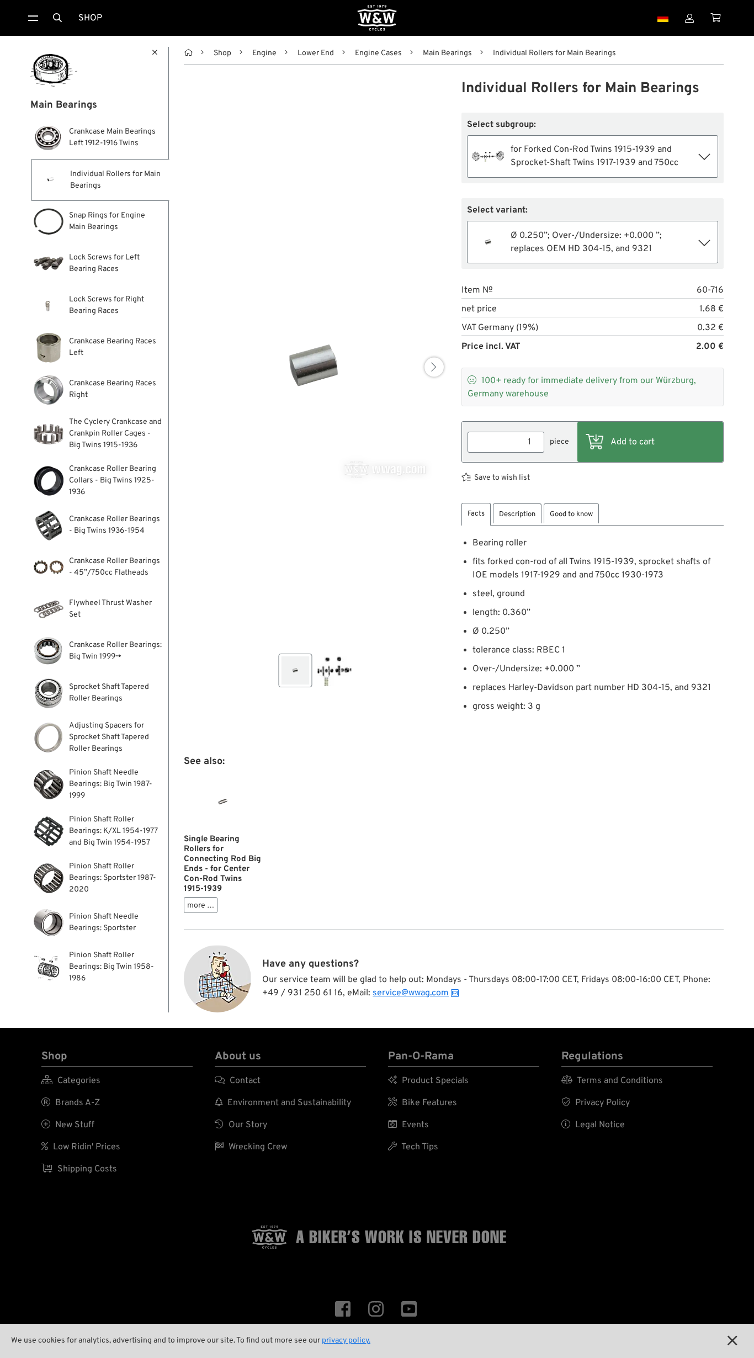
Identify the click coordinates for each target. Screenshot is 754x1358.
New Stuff (67, 1125)
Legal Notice (593, 1125)
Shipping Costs (79, 1169)
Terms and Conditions (612, 1080)
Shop (90, 18)
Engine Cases (378, 53)
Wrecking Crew (251, 1147)
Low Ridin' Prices (80, 1147)
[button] (434, 366)
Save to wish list (502, 477)
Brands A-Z (70, 1102)
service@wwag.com (411, 993)
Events (408, 1125)
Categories (70, 1080)
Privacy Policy (595, 1102)
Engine (264, 53)
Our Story (241, 1125)
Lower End (316, 53)
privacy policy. (346, 1340)
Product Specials (428, 1080)
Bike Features (422, 1102)
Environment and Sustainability (283, 1102)
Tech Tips (413, 1147)
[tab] (476, 514)
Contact (238, 1080)
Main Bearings (447, 53)
